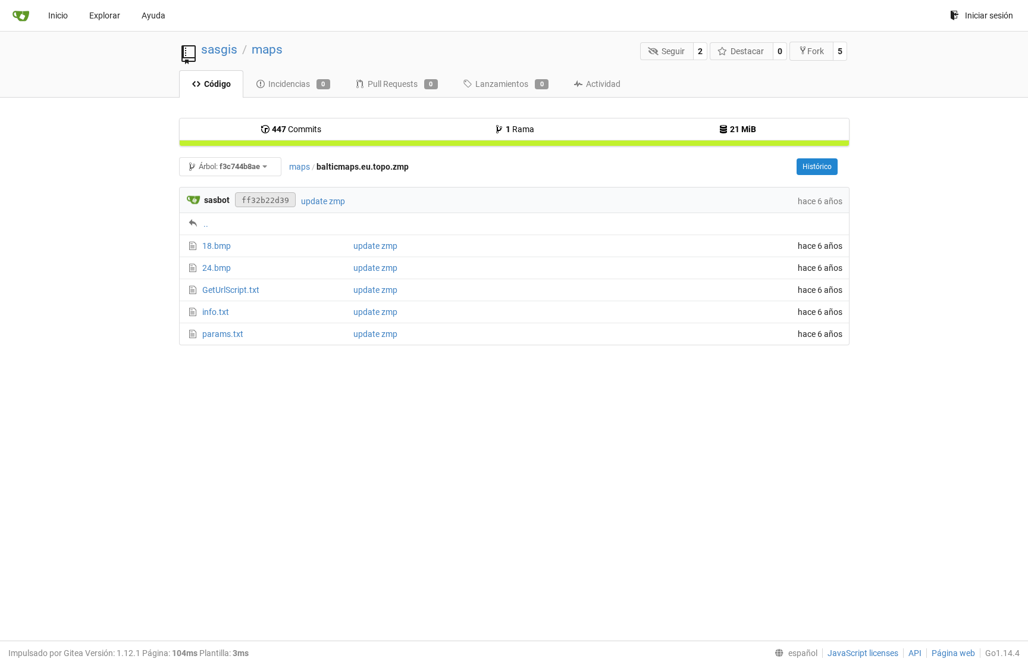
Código (217, 84)
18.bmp (216, 246)
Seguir (673, 51)
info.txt (215, 312)
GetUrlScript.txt (230, 290)
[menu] (793, 653)
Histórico (817, 167)
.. (205, 224)
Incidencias (296, 84)
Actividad (603, 84)
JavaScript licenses (863, 653)
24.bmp (216, 268)
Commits (296, 129)
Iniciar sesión (989, 15)
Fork (815, 51)
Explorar (104, 15)
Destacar (747, 51)
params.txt (222, 334)
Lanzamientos (509, 84)
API (915, 653)
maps (267, 49)
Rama (520, 129)
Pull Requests (400, 84)
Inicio (58, 15)
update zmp (323, 201)
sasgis (219, 49)
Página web (953, 653)
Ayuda (153, 15)
